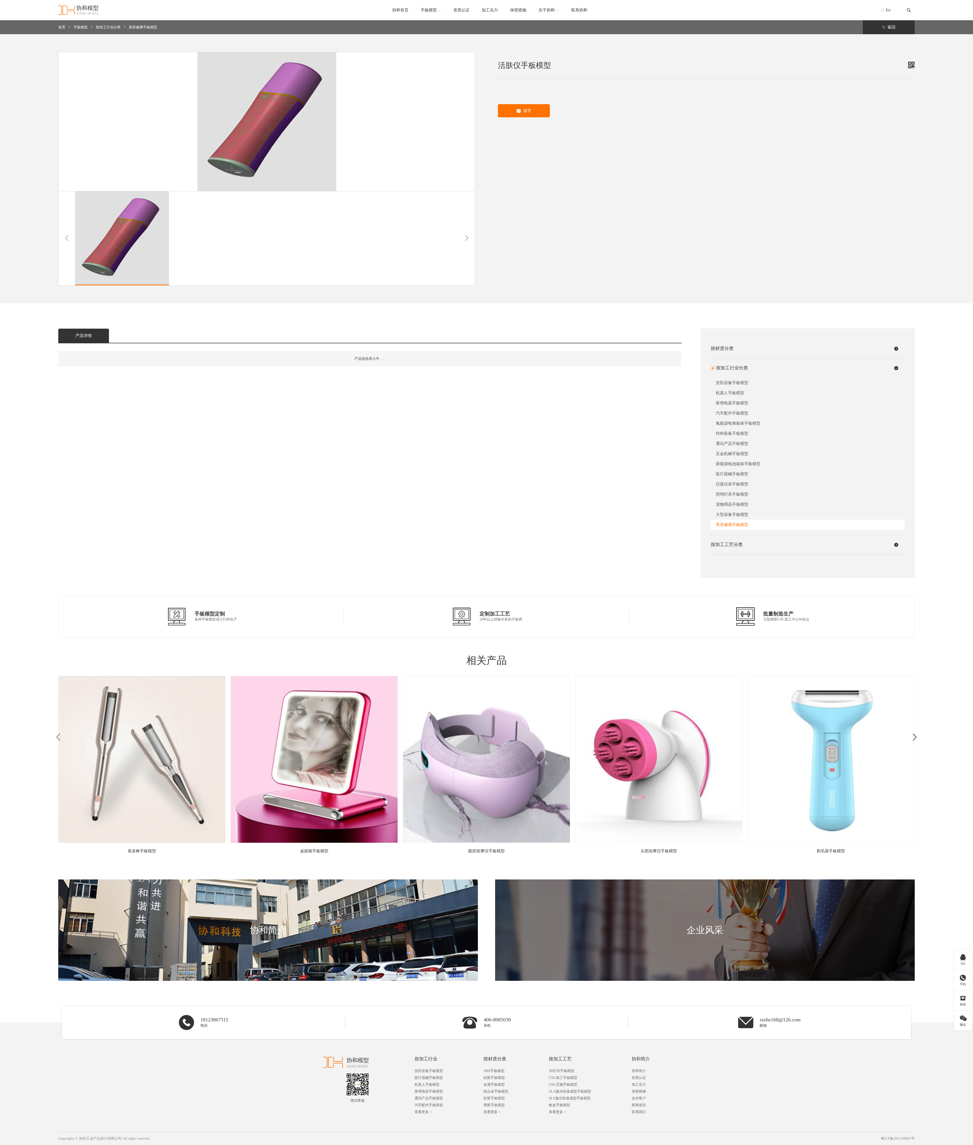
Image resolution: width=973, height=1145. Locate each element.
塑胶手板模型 (494, 1105)
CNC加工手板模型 (563, 1078)
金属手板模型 (494, 1084)
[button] (67, 238)
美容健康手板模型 (143, 27)
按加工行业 (426, 1058)
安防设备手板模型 (732, 383)
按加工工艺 (560, 1058)
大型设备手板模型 (732, 514)
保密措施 (639, 1091)
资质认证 (639, 1078)
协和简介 (641, 1058)
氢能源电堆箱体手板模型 (738, 423)
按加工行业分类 (108, 27)
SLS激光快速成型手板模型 (570, 1098)
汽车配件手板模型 (732, 413)
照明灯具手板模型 (732, 494)
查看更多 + (423, 1112)
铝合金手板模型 (495, 1091)
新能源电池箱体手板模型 (738, 464)
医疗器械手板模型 (732, 474)
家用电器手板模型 (732, 403)
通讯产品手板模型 (732, 443)
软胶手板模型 (494, 1098)
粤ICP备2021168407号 (898, 1138)
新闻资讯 (639, 1105)
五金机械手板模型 (732, 454)
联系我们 (639, 1112)
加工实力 (639, 1084)
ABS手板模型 (493, 1071)
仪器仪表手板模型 (732, 484)
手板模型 (80, 27)
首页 (61, 27)
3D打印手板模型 (561, 1071)
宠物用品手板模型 (732, 504)
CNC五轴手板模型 (563, 1084)
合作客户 (639, 1098)
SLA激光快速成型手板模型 (570, 1091)
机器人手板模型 (730, 393)
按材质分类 (494, 1058)
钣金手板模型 (559, 1105)
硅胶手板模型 (494, 1078)
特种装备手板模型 (732, 433)
